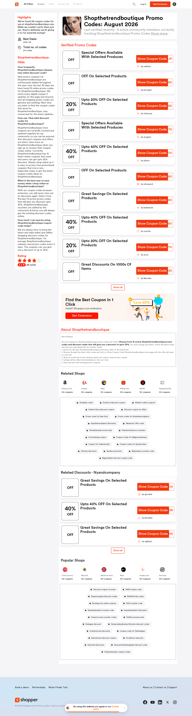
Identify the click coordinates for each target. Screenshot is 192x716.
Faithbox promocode (135, 617)
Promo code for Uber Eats (97, 416)
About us (147, 687)
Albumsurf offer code (135, 423)
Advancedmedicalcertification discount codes (130, 624)
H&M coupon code (133, 589)
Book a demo (22, 687)
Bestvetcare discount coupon (103, 638)
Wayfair (84, 575)
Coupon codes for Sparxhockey (133, 444)
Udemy (84, 389)
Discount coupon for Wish (135, 410)
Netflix (142, 389)
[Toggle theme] (174, 4)
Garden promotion (114, 451)
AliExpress (124, 389)
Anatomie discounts (96, 645)
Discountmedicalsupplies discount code (130, 645)
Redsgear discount (93, 624)
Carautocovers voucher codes (103, 617)
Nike (122, 575)
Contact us (160, 687)
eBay (103, 389)
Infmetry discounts (89, 451)
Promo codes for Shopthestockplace (133, 416)
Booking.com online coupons (104, 603)
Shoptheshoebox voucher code (101, 610)
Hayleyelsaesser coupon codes (117, 652)
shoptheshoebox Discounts (135, 610)
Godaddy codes (86, 403)
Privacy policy (43, 706)
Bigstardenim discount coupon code (117, 458)
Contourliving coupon (97, 437)
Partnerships (38, 687)
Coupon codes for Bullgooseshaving (131, 437)
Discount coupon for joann (104, 589)
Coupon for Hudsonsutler (99, 444)
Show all (117, 287)
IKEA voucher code (134, 603)
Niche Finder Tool (57, 687)
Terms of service (59, 706)
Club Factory (67, 575)
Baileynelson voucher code (143, 451)
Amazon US (67, 389)
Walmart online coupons (145, 403)
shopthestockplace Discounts (103, 423)
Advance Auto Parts (109, 575)
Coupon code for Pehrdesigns (132, 631)
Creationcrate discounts (100, 631)
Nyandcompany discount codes (104, 596)
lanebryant (144, 575)
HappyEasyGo (165, 389)
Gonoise (162, 575)
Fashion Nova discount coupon (101, 410)
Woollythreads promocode (100, 430)
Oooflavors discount (134, 638)
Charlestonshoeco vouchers (133, 430)
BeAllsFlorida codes (135, 596)
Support (172, 687)
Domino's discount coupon (114, 403)
